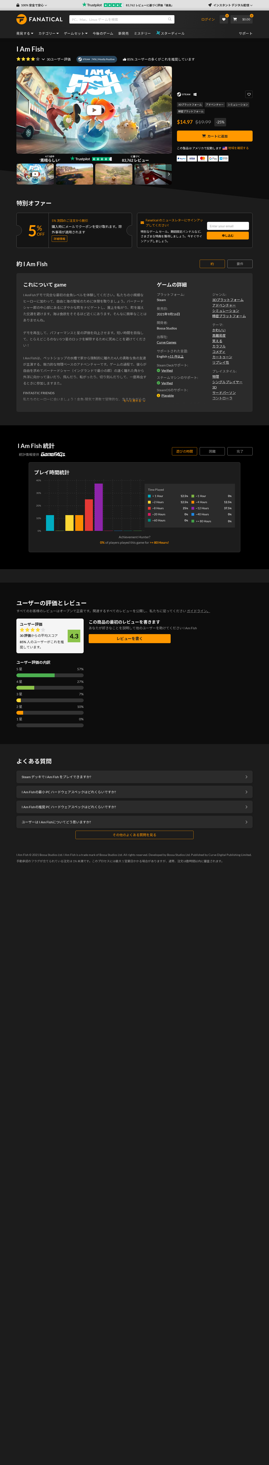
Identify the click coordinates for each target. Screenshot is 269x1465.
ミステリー (142, 33)
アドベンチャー (215, 104)
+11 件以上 (176, 356)
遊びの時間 (184, 451)
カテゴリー (47, 33)
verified (167, 370)
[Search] (169, 19)
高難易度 (219, 335)
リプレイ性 (220, 362)
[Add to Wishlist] (249, 94)
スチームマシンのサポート (177, 377)
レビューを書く (129, 638)
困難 (212, 451)
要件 (240, 264)
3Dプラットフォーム (190, 104)
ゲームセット (74, 33)
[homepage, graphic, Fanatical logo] (39, 19)
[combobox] (135, 19)
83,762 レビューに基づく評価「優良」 (150, 5)
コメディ (218, 352)
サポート (246, 33)
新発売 (123, 33)
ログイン (208, 19)
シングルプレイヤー (227, 382)
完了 (240, 451)
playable (167, 395)
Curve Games (166, 342)
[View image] (35, 174)
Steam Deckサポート (172, 365)
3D (214, 387)
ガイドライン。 (198, 611)
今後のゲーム (103, 33)
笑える (217, 341)
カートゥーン (222, 357)
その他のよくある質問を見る (134, 835)
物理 (215, 376)
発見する (23, 33)
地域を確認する (238, 148)
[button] (31, 5)
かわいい (219, 330)
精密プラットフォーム (190, 111)
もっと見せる (132, 400)
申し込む (228, 235)
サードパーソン (224, 393)
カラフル (219, 346)
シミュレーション (238, 104)
